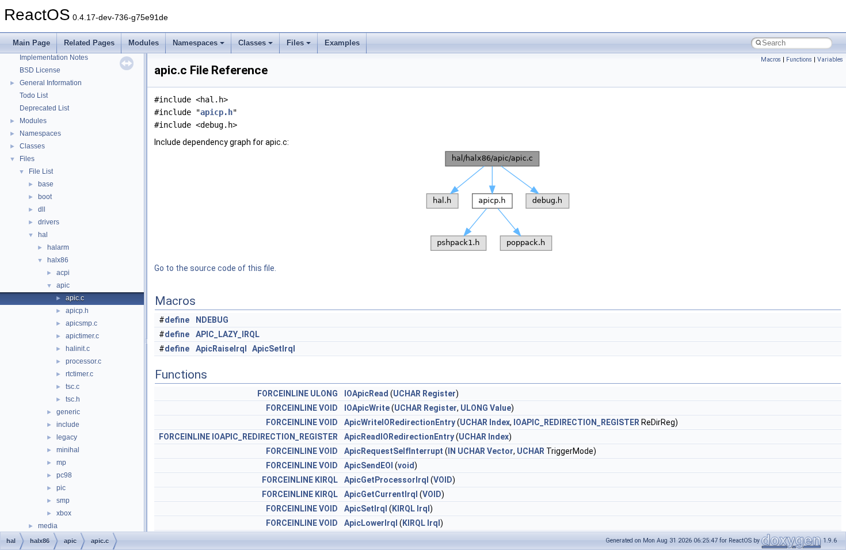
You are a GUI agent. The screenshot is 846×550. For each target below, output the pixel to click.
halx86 (57, 260)
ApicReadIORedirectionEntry (399, 436)
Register (439, 393)
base (46, 184)
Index (499, 422)
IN (452, 451)
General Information (51, 83)
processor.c (83, 361)
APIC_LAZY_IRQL (228, 334)
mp (61, 463)
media (48, 526)
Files (295, 43)
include (67, 425)
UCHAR (407, 393)
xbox (63, 513)
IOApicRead (366, 393)
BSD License (40, 70)
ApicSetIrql (273, 348)
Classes (252, 43)
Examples (342, 43)
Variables (830, 59)
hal (43, 235)
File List (41, 171)
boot (45, 197)
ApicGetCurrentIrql (381, 494)
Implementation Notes (54, 58)
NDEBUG (212, 319)
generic (68, 412)
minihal (67, 450)
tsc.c (72, 387)
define (177, 319)
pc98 (64, 475)
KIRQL (326, 479)
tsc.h (73, 399)
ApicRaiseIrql (221, 348)
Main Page (31, 43)
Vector (500, 451)
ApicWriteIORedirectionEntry (399, 422)
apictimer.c (82, 336)
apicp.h (77, 311)
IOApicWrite (367, 407)
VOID (328, 407)
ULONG (324, 393)
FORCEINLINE (282, 393)
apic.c (75, 298)
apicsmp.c (81, 323)
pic (61, 488)
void (406, 465)
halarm (58, 247)
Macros (771, 59)
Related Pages (89, 43)
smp (63, 500)
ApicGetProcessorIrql (386, 479)
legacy (66, 437)
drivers (48, 222)
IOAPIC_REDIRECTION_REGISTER (576, 422)
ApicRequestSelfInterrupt (393, 451)
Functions (799, 59)
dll (41, 209)
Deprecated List (44, 108)
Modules (143, 43)
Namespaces (195, 43)
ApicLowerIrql (371, 523)
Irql (423, 508)
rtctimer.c (79, 374)
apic (63, 285)
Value (500, 407)
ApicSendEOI (368, 465)
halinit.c (78, 349)
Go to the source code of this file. (215, 268)
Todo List (34, 95)
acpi (63, 273)
